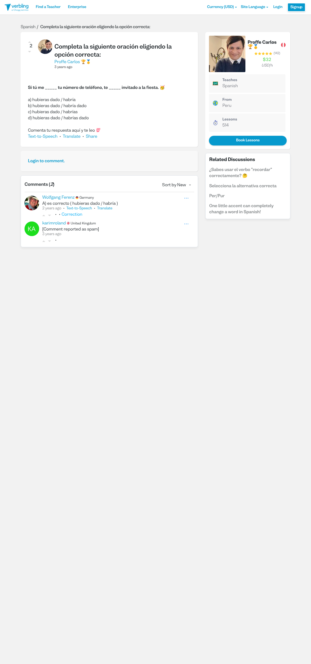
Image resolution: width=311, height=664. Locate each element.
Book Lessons (247, 140)
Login (277, 7)
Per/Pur (217, 196)
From (227, 100)
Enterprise (77, 7)
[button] (222, 7)
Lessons (229, 119)
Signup (296, 7)
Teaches (229, 80)
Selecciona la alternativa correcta (242, 186)
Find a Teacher (48, 7)
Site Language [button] (253, 7)
